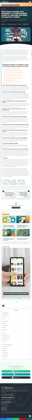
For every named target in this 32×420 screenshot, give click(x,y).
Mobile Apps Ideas (5, 340)
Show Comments (16, 207)
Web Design (4, 350)
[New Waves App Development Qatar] (5, 2)
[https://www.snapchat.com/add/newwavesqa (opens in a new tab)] (6, 395)
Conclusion (6, 83)
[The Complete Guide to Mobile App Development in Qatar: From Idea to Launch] (9, 232)
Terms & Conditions (20, 412)
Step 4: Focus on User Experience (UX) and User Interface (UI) (14, 72)
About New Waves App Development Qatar (7, 412)
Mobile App (4, 333)
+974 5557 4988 (3, 407)
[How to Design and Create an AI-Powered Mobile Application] (23, 232)
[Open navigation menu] (30, 2)
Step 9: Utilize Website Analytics (9, 80)
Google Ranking (4, 329)
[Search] (3, 306)
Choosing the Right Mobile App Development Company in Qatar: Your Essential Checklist (23, 226)
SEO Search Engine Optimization (7, 344)
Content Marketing (5, 325)
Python (3, 342)
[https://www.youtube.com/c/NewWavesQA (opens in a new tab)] (12, 395)
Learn (3, 331)
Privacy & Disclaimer (27, 412)
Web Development (5, 352)
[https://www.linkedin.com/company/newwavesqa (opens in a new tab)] (8, 395)
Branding (3, 323)
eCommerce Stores (21, 180)
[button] (16, 371)
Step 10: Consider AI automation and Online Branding (13, 81)
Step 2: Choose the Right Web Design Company (12, 69)
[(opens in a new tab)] (3, 419)
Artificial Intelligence (5, 321)
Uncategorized (4, 348)
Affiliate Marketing (5, 312)
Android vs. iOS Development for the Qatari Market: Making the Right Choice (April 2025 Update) (9, 226)
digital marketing (7, 180)
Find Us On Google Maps (6, 399)
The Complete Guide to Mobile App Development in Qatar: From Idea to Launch (9, 239)
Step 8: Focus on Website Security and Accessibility (12, 78)
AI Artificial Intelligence (5, 314)
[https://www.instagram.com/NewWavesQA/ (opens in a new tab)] (4, 395)
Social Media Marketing (5, 346)
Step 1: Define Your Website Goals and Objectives (12, 67)
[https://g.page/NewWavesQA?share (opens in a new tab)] (10, 395)
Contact (15, 412)
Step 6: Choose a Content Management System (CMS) (13, 75)
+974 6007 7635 (4, 408)
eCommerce (14, 180)
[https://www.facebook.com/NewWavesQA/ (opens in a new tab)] (2, 395)
